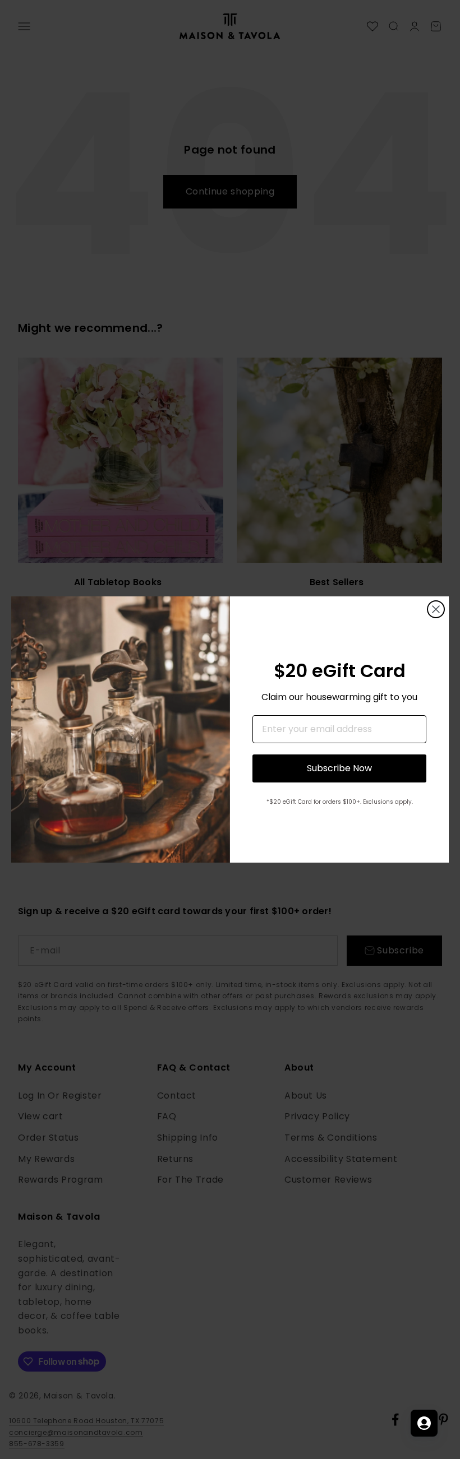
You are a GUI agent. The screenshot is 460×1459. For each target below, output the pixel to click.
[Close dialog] (435, 609)
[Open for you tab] (424, 1423)
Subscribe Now (339, 768)
